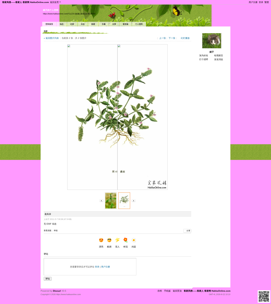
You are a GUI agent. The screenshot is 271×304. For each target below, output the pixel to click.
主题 (104, 24)
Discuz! (57, 291)
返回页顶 (177, 291)
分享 (114, 24)
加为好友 (203, 55)
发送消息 (218, 59)
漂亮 (101, 246)
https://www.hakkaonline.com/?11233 (58, 14)
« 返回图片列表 (51, 38)
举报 (56, 230)
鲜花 (125, 246)
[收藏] (77, 14)
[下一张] (133, 200)
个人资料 (139, 24)
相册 (93, 24)
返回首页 (54, 2)
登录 (261, 2)
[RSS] (92, 14)
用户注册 (253, 2)
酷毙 (109, 246)
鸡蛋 (134, 246)
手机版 (167, 291)
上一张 (162, 38)
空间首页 (49, 24)
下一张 (172, 38)
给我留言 (218, 55)
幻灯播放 (185, 38)
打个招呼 (203, 59)
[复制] (82, 14)
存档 (159, 291)
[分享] (87, 14)
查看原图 (47, 230)
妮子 (212, 52)
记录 (72, 24)
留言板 (125, 24)
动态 (62, 24)
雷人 (117, 246)
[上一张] (101, 200)
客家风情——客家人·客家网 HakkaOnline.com (25, 2)
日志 (83, 24)
